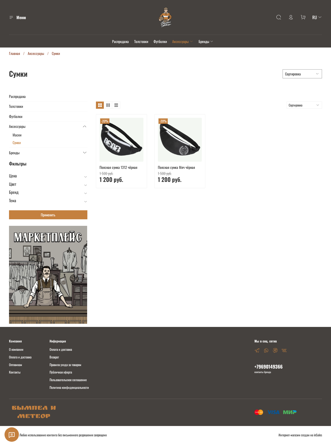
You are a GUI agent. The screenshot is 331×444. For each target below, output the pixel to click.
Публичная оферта (61, 372)
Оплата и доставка (20, 357)
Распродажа (120, 41)
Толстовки (141, 41)
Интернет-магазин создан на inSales (300, 435)
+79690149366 (268, 366)
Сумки (17, 142)
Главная (14, 53)
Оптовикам (15, 364)
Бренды (204, 41)
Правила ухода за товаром (65, 364)
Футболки (160, 41)
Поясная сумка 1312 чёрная (118, 167)
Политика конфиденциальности (69, 387)
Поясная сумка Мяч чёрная (176, 167)
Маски (17, 135)
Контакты (14, 372)
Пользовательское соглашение (68, 379)
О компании (16, 349)
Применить (48, 214)
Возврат (54, 357)
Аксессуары (180, 41)
